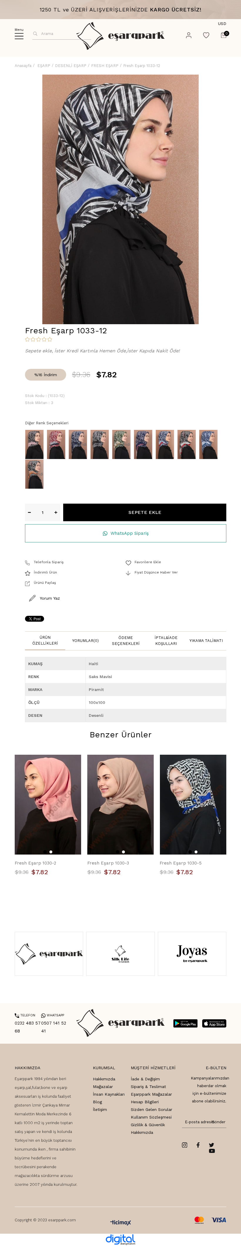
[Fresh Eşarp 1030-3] (120, 805)
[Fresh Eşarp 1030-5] (193, 805)
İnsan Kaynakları (109, 1094)
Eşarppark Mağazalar (151, 1094)
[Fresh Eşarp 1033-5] (101, 444)
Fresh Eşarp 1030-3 (108, 863)
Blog (97, 1101)
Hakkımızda (104, 1079)
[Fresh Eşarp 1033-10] (188, 444)
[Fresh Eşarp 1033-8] (166, 444)
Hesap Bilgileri (145, 1101)
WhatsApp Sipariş (130, 533)
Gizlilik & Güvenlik (148, 1124)
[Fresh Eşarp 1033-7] (144, 444)
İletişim (100, 1109)
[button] (45, 852)
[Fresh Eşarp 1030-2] (48, 805)
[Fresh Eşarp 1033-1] (36, 444)
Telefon (25, 1015)
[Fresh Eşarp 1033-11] (210, 444)
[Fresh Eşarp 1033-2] (57, 444)
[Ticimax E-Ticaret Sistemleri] (120, 1223)
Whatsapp (52, 1015)
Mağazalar (103, 1086)
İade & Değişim (145, 1079)
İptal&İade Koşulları (166, 640)
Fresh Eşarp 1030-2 (35, 863)
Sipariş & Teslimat (148, 1086)
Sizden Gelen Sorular (151, 1109)
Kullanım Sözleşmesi (151, 1117)
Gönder (217, 1122)
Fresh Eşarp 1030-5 (181, 863)
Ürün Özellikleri (45, 640)
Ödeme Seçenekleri (126, 640)
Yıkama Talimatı (206, 640)
